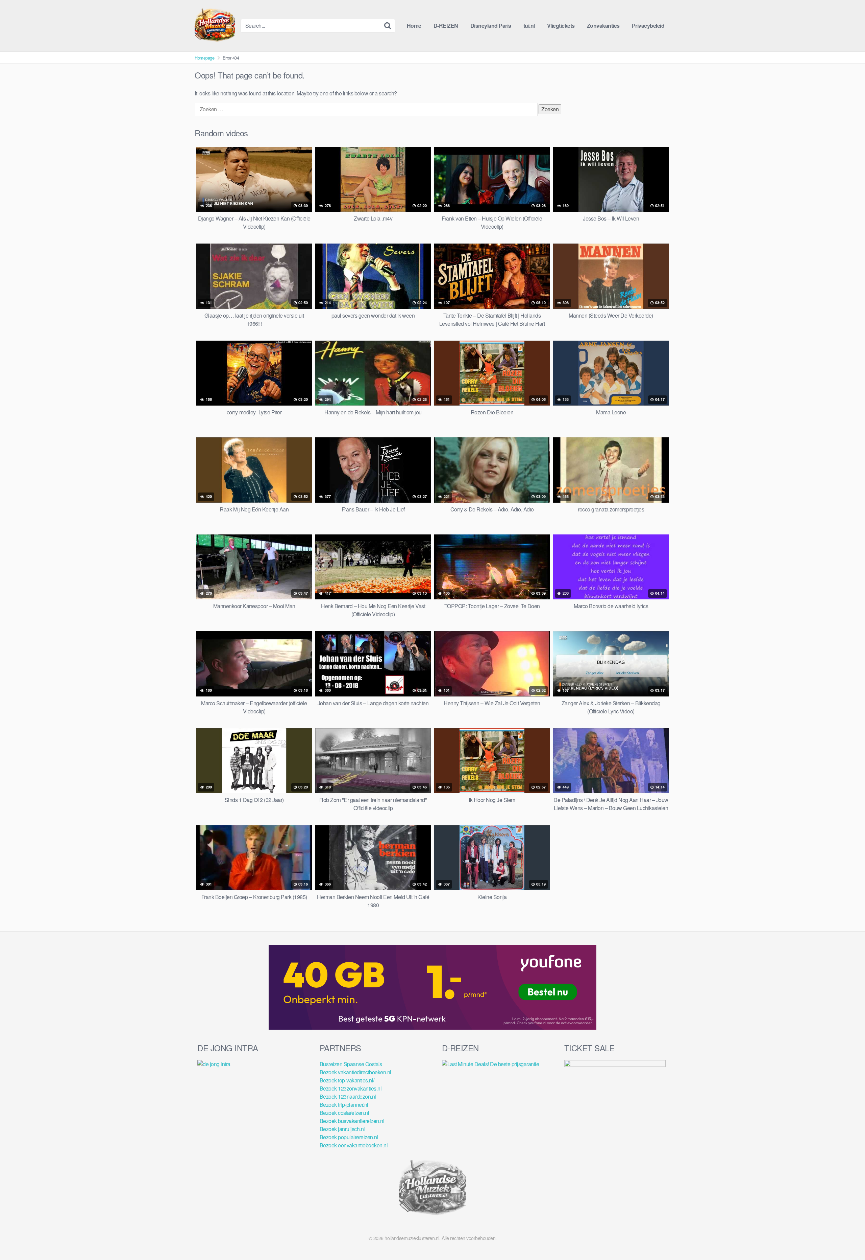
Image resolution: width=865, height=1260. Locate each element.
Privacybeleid (648, 25)
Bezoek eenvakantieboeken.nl (354, 1145)
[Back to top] (846, 1238)
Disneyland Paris (490, 25)
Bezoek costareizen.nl (344, 1113)
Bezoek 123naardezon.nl (348, 1096)
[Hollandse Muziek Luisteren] (215, 25)
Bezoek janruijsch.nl (342, 1129)
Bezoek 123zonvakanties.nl (351, 1088)
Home (414, 25)
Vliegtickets (561, 25)
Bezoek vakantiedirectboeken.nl (355, 1072)
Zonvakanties (603, 25)
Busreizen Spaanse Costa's (351, 1064)
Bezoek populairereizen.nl (349, 1137)
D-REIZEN (446, 25)
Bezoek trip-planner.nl (344, 1104)
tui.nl (529, 25)
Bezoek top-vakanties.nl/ (347, 1080)
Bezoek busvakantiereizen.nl (352, 1121)
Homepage (204, 57)
